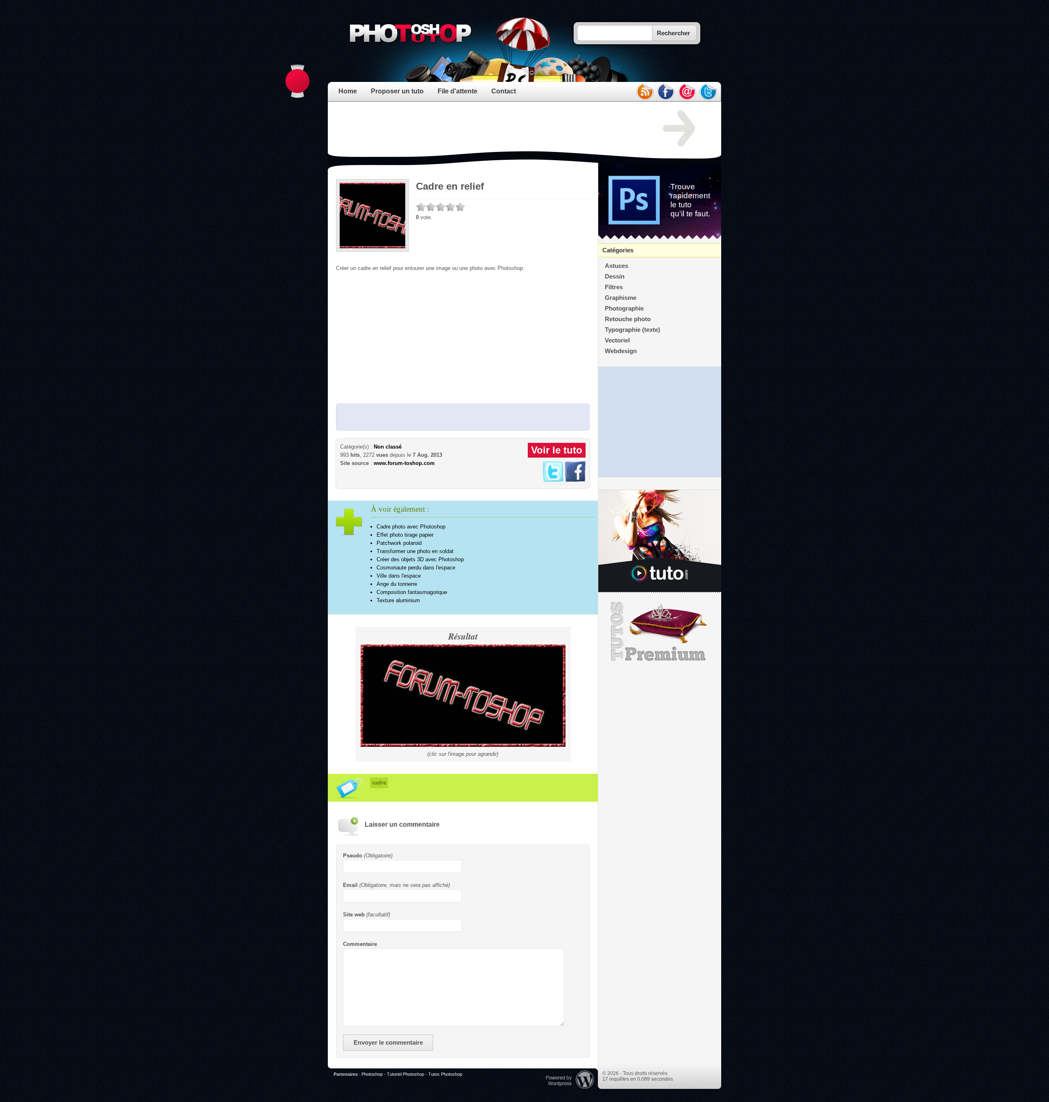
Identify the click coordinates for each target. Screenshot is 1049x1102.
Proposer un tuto (397, 91)
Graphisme (620, 298)
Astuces (616, 266)
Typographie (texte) (632, 330)
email (687, 92)
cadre (379, 783)
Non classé (388, 447)
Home (347, 91)
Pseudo (352, 856)
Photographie (624, 308)
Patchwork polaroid (399, 543)
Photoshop (372, 1074)
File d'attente (457, 91)
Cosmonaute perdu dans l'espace (416, 568)
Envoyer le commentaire (388, 1042)
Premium (659, 631)
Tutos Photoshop (445, 1074)
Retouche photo (628, 319)
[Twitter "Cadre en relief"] (553, 480)
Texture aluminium (398, 600)
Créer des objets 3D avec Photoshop (420, 559)
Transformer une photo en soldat (415, 551)
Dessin (614, 276)
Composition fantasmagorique (412, 592)
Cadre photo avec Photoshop (411, 527)
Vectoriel (617, 340)
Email (350, 885)
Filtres (614, 287)
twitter (708, 92)
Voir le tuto (556, 450)
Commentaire (360, 944)
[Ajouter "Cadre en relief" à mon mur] (575, 480)
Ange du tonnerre (397, 584)
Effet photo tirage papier (405, 535)
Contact (503, 91)
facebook (666, 92)
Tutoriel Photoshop (405, 1074)
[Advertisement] (485, 128)
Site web (354, 915)
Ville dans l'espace (399, 576)
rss (645, 92)
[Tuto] (659, 541)
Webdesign (621, 351)
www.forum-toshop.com (404, 463)
